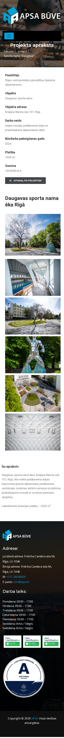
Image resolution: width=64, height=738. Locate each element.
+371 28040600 (16, 577)
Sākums (9, 51)
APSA (34, 718)
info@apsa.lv (21, 582)
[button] (25, 180)
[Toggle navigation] (9, 36)
